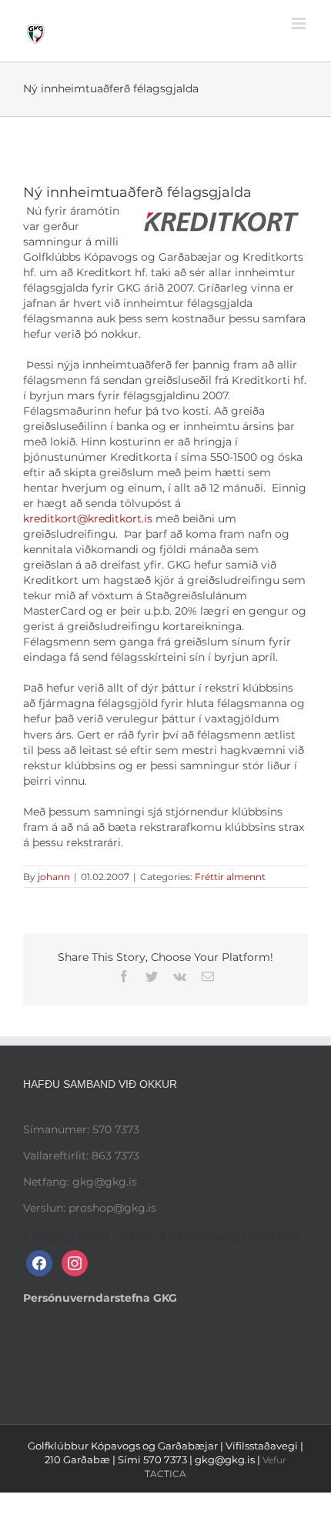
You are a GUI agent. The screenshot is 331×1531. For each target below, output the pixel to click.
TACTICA (165, 1473)
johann (54, 876)
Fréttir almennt (230, 876)
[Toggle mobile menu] (300, 23)
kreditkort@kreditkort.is (87, 518)
